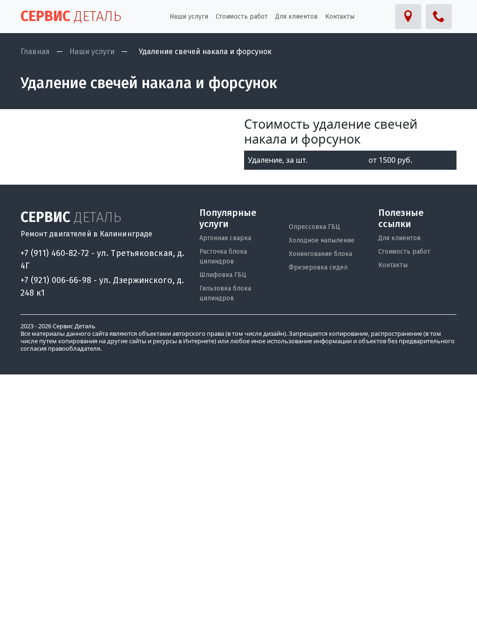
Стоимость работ (404, 252)
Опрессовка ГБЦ (314, 227)
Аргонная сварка (225, 238)
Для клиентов (399, 238)
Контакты (393, 265)
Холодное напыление (321, 240)
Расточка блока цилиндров (223, 256)
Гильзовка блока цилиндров (225, 293)
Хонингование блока (320, 254)
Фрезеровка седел (318, 267)
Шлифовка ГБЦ (222, 275)
